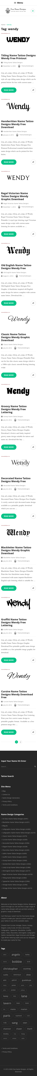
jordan (13, 990)
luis (4, 1009)
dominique (17, 975)
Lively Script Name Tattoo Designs (14, 867)
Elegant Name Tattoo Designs (12, 847)
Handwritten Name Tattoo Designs (15, 131)
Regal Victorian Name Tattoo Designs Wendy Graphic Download (14, 196)
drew (28, 974)
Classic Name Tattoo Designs (13, 344)
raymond (19, 1016)
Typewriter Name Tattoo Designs (13, 881)
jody (30, 985)
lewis (18, 1003)
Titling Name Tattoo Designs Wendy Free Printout (18, 57)
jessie (22, 985)
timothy (6, 1034)
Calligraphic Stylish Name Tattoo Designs (16, 833)
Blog (3, 791)
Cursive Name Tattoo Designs (13, 702)
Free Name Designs (19, 1069)
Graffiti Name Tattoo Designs (13, 630)
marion (24, 1009)
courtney (27, 968)
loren (27, 1003)
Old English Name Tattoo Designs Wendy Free (16, 266)
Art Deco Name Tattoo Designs (12, 819)
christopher (10, 969)
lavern (7, 1003)
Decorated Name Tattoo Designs (14, 485)
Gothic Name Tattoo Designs (12, 853)
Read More (9, 90)
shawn (19, 1029)
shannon (7, 1029)
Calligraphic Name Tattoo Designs (14, 829)
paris (6, 1016)
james (14, 985)
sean (25, 1022)
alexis (4, 954)
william (14, 1038)
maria (13, 1009)
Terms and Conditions (10, 805)
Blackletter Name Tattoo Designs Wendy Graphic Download (16, 550)
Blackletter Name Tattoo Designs (14, 557)
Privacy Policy (7, 801)
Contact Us (6, 794)
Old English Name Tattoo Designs (14, 272)
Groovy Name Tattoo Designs (13, 416)
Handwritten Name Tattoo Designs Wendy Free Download (17, 124)
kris (14, 996)
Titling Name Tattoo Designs (13, 62)
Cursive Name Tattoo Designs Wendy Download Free (17, 694)
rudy (4, 1023)
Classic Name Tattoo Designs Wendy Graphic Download (15, 337)
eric (4, 980)
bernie (5, 961)
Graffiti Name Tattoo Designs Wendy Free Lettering (14, 622)
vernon (5, 1038)
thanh (29, 1029)
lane (24, 996)
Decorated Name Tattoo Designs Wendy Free (16, 480)
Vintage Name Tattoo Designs (12, 885)
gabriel (14, 980)
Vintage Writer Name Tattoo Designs (14, 888)
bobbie (17, 962)
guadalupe (26, 980)
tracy (23, 1034)
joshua (23, 990)
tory (15, 1034)
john (4, 990)
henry (4, 985)
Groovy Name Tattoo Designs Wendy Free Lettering (14, 409)
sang (15, 1023)
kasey (5, 996)
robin (28, 1015)
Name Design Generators (11, 798)
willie (23, 1038)
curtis (5, 974)
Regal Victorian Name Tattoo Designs (16, 203)
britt (28, 962)
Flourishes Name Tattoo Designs (13, 850)
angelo (16, 954)
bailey (27, 955)
